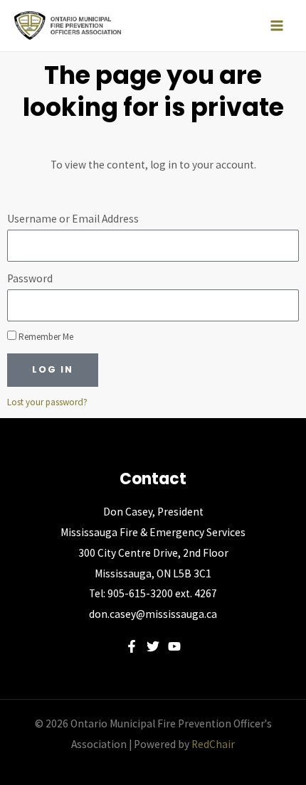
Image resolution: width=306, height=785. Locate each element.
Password (30, 278)
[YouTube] (174, 646)
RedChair (213, 744)
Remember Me (44, 337)
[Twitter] (153, 646)
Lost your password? (47, 402)
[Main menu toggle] (277, 26)
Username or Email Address (73, 218)
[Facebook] (131, 646)
